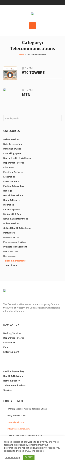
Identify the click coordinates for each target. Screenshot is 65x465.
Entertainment (11, 181)
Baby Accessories (12, 144)
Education (8, 167)
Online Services (11, 223)
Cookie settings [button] (12, 457)
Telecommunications (14, 260)
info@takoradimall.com (19, 428)
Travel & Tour (10, 265)
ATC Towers (33, 72)
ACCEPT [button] (28, 457)
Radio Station (10, 251)
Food (5, 347)
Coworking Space (12, 153)
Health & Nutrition (13, 195)
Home (21, 54)
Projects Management (15, 246)
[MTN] (10, 95)
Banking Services (12, 148)
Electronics (9, 176)
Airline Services (11, 139)
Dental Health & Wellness (17, 158)
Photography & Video (14, 242)
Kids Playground (11, 209)
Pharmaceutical (11, 237)
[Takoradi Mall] (32, 14)
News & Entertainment (15, 218)
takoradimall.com (16, 422)
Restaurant (9, 256)
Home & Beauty (11, 200)
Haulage (7, 190)
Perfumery (9, 232)
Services (7, 390)
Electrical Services (13, 172)
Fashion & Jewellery (13, 186)
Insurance (8, 204)
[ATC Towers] (10, 73)
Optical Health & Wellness (17, 228)
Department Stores (13, 162)
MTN (26, 94)
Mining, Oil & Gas (12, 214)
